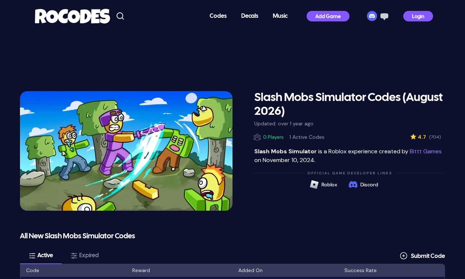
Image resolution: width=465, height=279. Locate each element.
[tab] (41, 256)
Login (418, 17)
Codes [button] (218, 16)
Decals (249, 16)
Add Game (328, 17)
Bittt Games (426, 151)
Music (280, 16)
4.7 (425, 137)
